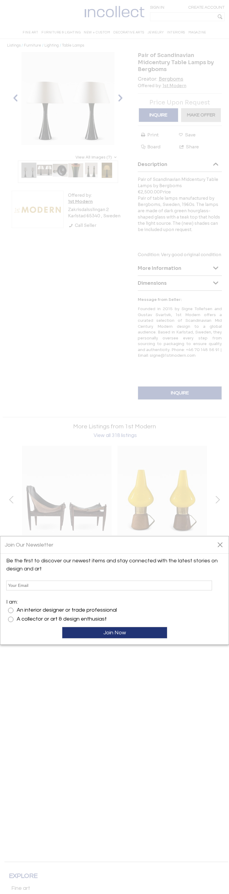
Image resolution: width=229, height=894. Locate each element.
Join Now (114, 633)
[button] (220, 544)
